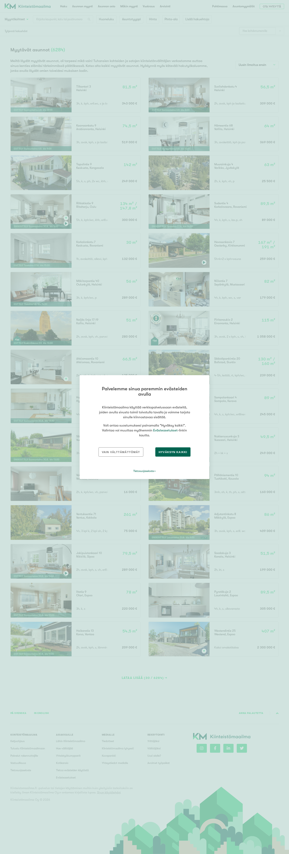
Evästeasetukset (165, 430)
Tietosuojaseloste (143, 471)
